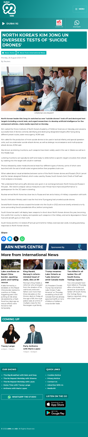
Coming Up (10, 319)
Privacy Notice (53, 378)
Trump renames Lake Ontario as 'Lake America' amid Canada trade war (54, 277)
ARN (9, 429)
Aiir (16, 429)
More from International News (32, 53)
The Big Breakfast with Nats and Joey (20, 375)
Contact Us (52, 382)
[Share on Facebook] (3, 238)
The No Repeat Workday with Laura (18, 382)
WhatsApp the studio (24, 397)
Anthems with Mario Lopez (15, 388)
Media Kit (51, 388)
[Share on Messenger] (9, 238)
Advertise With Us (55, 385)
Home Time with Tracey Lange (16, 385)
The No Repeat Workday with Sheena (19, 378)
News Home (10, 53)
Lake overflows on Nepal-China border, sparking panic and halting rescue (10, 277)
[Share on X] (16, 238)
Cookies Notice (54, 375)
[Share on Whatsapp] (22, 238)
